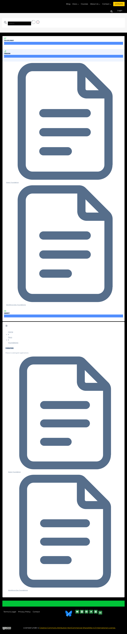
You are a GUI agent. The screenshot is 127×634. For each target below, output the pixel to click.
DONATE (119, 4)
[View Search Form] (113, 11)
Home (10, 332)
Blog (68, 4)
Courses (84, 4)
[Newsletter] (100, 613)
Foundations (13, 343)
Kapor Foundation (14, 472)
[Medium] (82, 612)
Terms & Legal (9, 612)
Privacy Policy (24, 612)
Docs (10, 337)
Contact (36, 612)
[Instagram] (96, 612)
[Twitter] (91, 612)
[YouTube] (77, 612)
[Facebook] (86, 612)
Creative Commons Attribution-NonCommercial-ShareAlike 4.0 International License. (77, 628)
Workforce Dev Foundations (18, 590)
